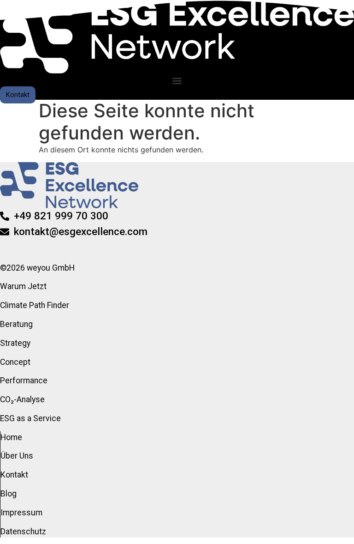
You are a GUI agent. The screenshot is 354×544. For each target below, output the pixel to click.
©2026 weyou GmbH (37, 267)
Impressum (21, 512)
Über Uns (16, 455)
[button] (177, 81)
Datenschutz (23, 531)
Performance (23, 380)
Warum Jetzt (23, 286)
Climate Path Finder (34, 305)
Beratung (16, 324)
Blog (8, 493)
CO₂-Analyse (22, 399)
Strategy (15, 343)
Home (11, 437)
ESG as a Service (30, 418)
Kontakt (14, 474)
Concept (15, 362)
